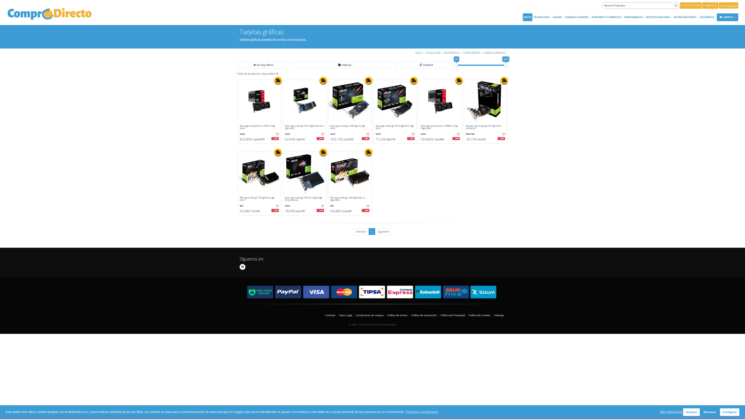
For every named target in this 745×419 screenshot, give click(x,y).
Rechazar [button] (710, 412)
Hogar (557, 17)
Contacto (330, 315)
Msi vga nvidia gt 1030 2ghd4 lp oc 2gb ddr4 (347, 199)
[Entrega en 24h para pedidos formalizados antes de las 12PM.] (278, 81)
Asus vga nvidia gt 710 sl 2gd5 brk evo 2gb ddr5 (304, 127)
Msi (241, 206)
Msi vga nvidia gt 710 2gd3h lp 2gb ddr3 (257, 199)
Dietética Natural (658, 17)
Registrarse (711, 5)
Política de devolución (424, 315)
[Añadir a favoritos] (277, 134)
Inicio (527, 17)
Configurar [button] (730, 412)
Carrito (728, 17)
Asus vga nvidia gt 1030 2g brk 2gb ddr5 (347, 127)
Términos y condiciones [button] (421, 412)
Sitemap (499, 315)
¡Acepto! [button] (691, 412)
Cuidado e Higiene (576, 17)
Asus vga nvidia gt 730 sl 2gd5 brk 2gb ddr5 (395, 127)
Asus (242, 134)
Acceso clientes (691, 5)
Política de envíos (397, 315)
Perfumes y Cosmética (606, 17)
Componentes (471, 52)
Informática (451, 52)
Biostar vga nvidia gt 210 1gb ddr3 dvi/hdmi (483, 127)
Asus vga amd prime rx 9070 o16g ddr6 (257, 127)
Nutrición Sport (685, 17)
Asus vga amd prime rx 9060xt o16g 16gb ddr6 (439, 127)
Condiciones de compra (370, 315)
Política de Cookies (479, 315)
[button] (345, 64)
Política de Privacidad (453, 315)
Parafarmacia (633, 17)
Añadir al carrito (260, 146)
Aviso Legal (345, 315)
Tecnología (541, 17)
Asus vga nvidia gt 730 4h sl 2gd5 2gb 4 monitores (303, 199)
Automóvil (707, 17)
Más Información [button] (671, 412)
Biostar (470, 134)
